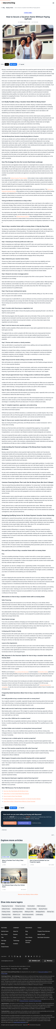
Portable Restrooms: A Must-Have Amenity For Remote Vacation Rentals (22, 799)
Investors (15, 943)
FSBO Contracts (41, 906)
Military (3, 943)
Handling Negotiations (18, 909)
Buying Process (43, 909)
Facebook (14, 64)
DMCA (20, 968)
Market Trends (41, 934)
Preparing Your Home (7, 906)
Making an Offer (29, 911)
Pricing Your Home (20, 906)
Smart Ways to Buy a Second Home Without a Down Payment (19, 801)
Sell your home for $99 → (10, 822)
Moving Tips (50, 911)
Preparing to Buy (6, 914)
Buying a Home (9, 7)
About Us (15, 931)
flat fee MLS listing (43, 672)
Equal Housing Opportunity (20, 1022)
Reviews (15, 934)
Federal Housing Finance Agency (18, 178)
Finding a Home (6, 911)
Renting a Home (27, 917)
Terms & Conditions (5, 968)
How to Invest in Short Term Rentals (13, 796)
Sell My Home (4, 931)
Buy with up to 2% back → (24, 822)
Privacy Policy (14, 968)
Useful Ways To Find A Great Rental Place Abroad (16, 793)
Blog (4, 7)
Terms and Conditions (43, 971)
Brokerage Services (23, 1000)
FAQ (26, 934)
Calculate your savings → (37, 822)
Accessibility (25, 968)
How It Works (28, 937)
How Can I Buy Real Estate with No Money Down (16, 791)
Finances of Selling (31, 909)
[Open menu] (53, 2)
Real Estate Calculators (43, 937)
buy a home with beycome (21, 672)
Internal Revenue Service (22, 216)
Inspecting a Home (17, 911)
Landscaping (39, 914)
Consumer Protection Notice (35, 1000)
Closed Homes (5, 946)
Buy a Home (4, 934)
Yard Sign (3, 940)
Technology (16, 940)
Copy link (22, 64)
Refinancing (17, 917)
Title (2, 937)
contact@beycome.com (7, 960)
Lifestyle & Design (6, 917)
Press (14, 937)
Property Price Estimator (44, 931)
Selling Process (6, 909)
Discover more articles (28, 894)
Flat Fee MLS (31, 906)
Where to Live (16, 914)
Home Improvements (28, 914)
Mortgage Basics (40, 911)
